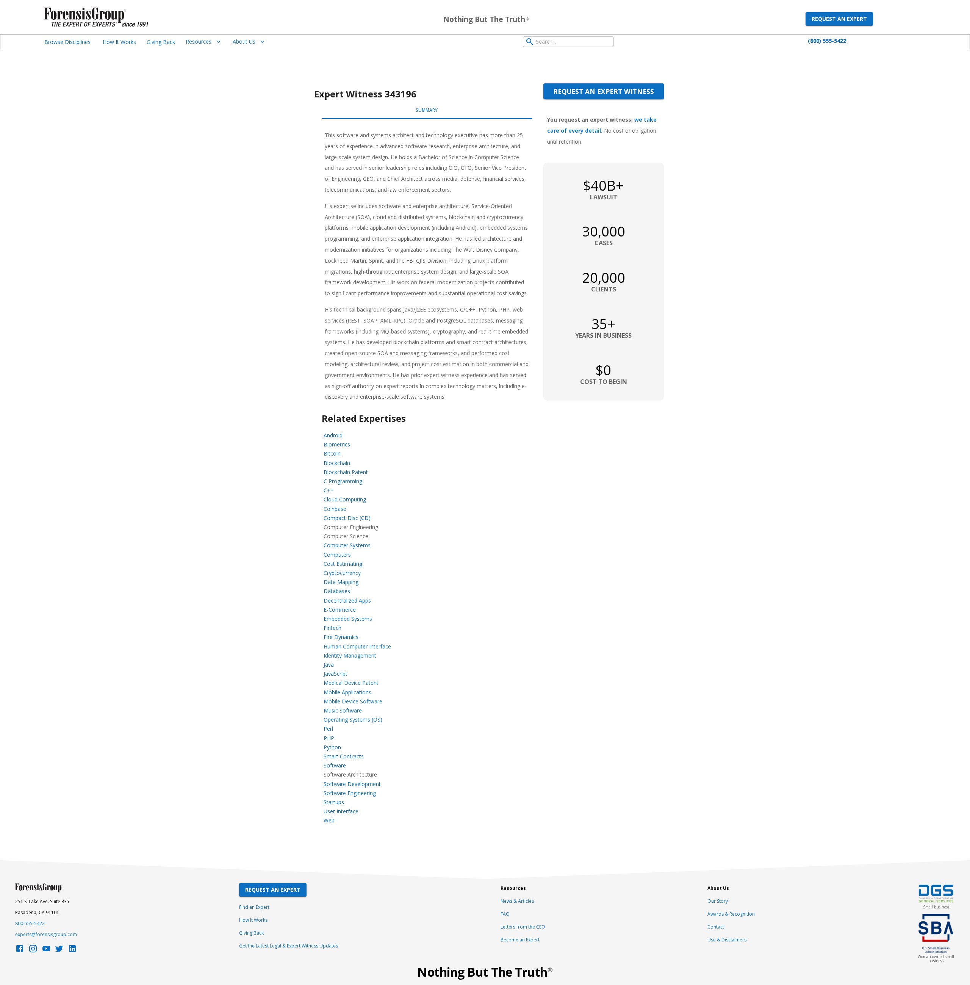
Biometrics (337, 444)
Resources (198, 41)
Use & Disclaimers (726, 939)
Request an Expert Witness (603, 91)
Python (332, 747)
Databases (337, 591)
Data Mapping (341, 582)
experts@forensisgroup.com (46, 934)
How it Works (253, 920)
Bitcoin (332, 453)
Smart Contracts (344, 756)
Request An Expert (272, 889)
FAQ (505, 914)
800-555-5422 (30, 923)
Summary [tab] (427, 110)
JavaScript (335, 673)
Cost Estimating (343, 563)
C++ (329, 490)
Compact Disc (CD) (347, 517)
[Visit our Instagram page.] (33, 950)
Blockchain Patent (346, 472)
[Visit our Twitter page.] (59, 950)
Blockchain (337, 463)
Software (335, 765)
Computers (337, 554)
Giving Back (161, 41)
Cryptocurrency (342, 572)
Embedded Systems (348, 618)
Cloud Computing (345, 499)
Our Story (717, 901)
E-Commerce (340, 609)
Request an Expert (839, 18)
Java (329, 664)
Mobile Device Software (353, 701)
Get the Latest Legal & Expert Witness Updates (288, 946)
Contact (715, 927)
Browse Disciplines (67, 41)
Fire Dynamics (341, 636)
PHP (329, 738)
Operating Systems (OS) (353, 719)
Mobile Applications (347, 692)
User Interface (341, 811)
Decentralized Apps (347, 600)
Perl (328, 728)
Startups (334, 802)
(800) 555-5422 (827, 40)
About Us (244, 41)
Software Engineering (350, 793)
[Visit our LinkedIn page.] (72, 950)
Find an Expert (254, 907)
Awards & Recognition (731, 914)
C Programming (343, 481)
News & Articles (517, 901)
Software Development (352, 784)
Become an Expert (520, 939)
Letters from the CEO (523, 927)
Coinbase (335, 508)
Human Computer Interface (357, 646)
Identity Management (350, 655)
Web (329, 820)
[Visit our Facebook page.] (19, 950)
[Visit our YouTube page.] (46, 950)
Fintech (332, 627)
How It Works (119, 41)
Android (333, 435)
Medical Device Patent (351, 682)
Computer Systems (347, 545)
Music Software (343, 710)
